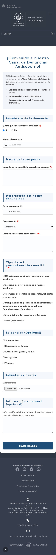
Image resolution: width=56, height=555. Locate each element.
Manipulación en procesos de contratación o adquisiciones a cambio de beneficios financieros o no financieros (28, 306)
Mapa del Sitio (28, 475)
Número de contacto (12, 139)
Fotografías (10, 358)
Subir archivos (9, 383)
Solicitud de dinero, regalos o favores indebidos (24, 286)
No (15, 130)
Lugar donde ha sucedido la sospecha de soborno (27, 167)
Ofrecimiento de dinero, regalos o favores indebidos (26, 277)
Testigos (9, 363)
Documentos (11, 340)
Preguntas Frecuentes (28, 486)
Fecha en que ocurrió (12, 206)
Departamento (11, 221)
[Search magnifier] (52, 33)
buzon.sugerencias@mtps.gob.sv (28, 536)
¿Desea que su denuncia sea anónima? (22, 126)
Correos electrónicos (16, 346)
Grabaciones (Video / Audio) (19, 352)
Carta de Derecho (28, 491)
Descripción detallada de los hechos (21, 234)
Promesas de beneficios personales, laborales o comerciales (28, 295)
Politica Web (28, 481)
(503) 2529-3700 (28, 525)
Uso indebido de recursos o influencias (25, 315)
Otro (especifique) (14, 321)
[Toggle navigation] (50, 13)
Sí (6, 130)
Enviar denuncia (28, 445)
